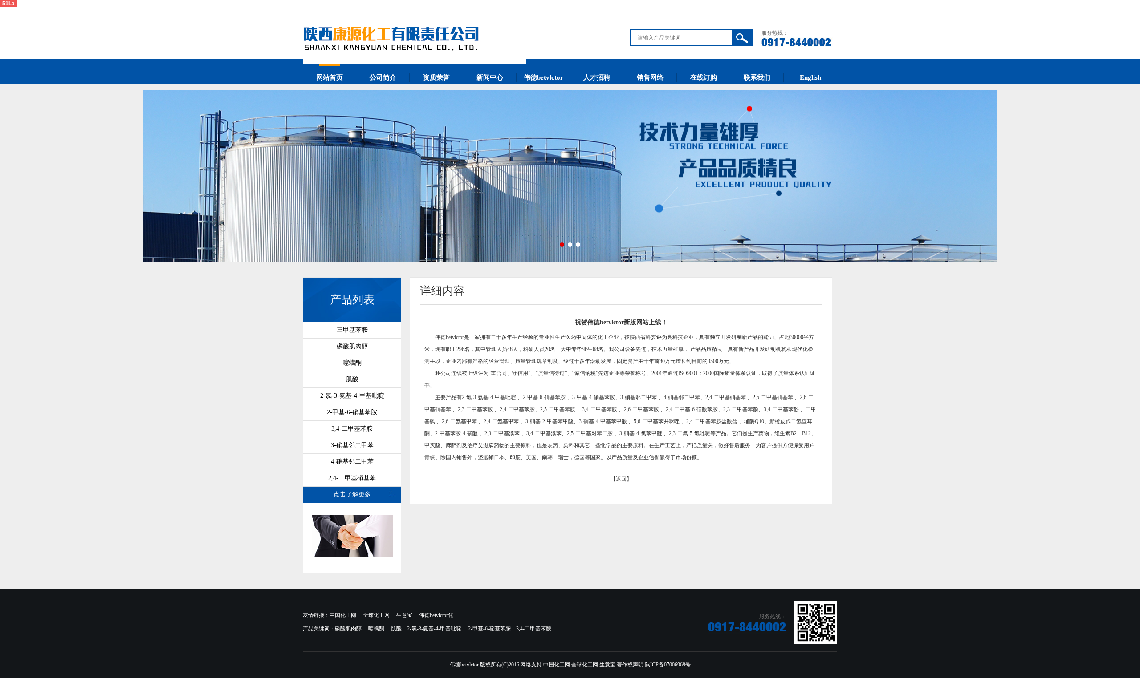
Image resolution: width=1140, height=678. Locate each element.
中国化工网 (343, 615)
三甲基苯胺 (352, 330)
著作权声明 (630, 665)
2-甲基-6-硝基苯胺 (352, 412)
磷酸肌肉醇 (352, 346)
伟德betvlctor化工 (439, 615)
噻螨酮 (352, 362)
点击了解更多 (352, 494)
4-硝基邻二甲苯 (352, 461)
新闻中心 (489, 77)
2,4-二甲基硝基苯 (352, 478)
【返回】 (621, 479)
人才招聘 (596, 77)
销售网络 (650, 77)
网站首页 (329, 77)
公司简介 (383, 77)
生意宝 (404, 615)
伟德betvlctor (543, 77)
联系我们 (757, 77)
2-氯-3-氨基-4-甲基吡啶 (352, 395)
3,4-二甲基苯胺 (352, 428)
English (810, 77)
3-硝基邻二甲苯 (352, 445)
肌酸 (352, 379)
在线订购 (703, 77)
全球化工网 (376, 615)
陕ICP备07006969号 (668, 665)
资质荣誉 (436, 77)
